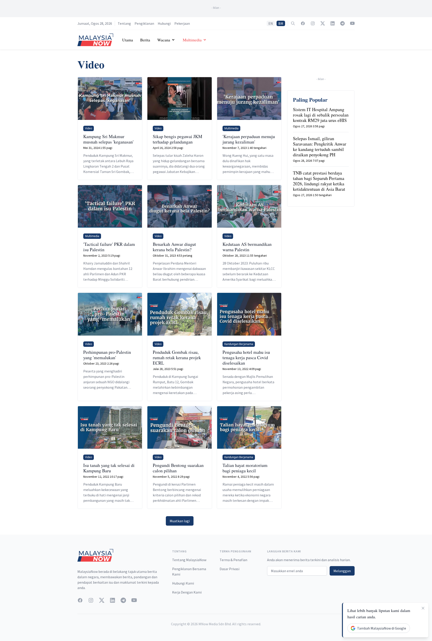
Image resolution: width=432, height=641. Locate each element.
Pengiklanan (144, 23)
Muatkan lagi (180, 521)
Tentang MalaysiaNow (189, 560)
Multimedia (192, 40)
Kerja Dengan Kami (187, 592)
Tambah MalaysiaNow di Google (381, 628)
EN (270, 23)
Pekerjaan (182, 23)
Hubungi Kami (183, 583)
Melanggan (342, 571)
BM (280, 23)
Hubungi (164, 23)
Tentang (124, 23)
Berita (145, 40)
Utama (127, 40)
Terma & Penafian (233, 560)
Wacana (163, 40)
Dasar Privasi (229, 569)
